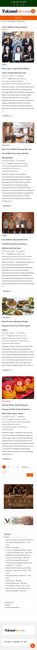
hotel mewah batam (19, 254)
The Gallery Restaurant (9, 427)
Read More (6, 116)
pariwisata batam (17, 256)
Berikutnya (25, 467)
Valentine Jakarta (7, 429)
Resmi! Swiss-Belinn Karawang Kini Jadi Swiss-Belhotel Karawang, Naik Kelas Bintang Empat (16, 153)
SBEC (25, 166)
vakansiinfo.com (17, 642)
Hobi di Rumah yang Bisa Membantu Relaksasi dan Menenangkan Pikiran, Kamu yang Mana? (19, 562)
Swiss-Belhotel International (11, 84)
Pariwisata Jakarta (17, 81)
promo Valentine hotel (9, 422)
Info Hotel (6, 145)
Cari (5, 472)
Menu (17, 18)
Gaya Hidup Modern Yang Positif (16, 575)
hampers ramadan (21, 338)
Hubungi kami (10, 602)
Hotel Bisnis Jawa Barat (20, 163)
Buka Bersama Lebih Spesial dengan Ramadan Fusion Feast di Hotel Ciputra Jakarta (16, 325)
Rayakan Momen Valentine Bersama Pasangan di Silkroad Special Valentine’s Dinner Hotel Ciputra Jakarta (16, 409)
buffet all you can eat (19, 336)
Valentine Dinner (22, 427)
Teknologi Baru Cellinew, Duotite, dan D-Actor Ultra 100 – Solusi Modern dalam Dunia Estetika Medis (18, 588)
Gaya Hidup (7, 401)
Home (4, 21)
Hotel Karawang (7, 166)
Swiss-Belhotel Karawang (10, 171)
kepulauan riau (6, 256)
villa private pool (25, 259)
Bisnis (5, 65)
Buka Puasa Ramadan (8, 338)
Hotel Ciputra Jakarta (19, 78)
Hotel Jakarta (6, 81)
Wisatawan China (25, 84)
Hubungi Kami (10, 581)
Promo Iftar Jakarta (22, 341)
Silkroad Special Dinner (24, 422)
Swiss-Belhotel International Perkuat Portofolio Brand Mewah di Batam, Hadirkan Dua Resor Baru (15, 244)
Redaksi (8, 547)
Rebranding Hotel (18, 166)
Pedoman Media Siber (12, 583)
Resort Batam (27, 256)
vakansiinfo (20, 76)
